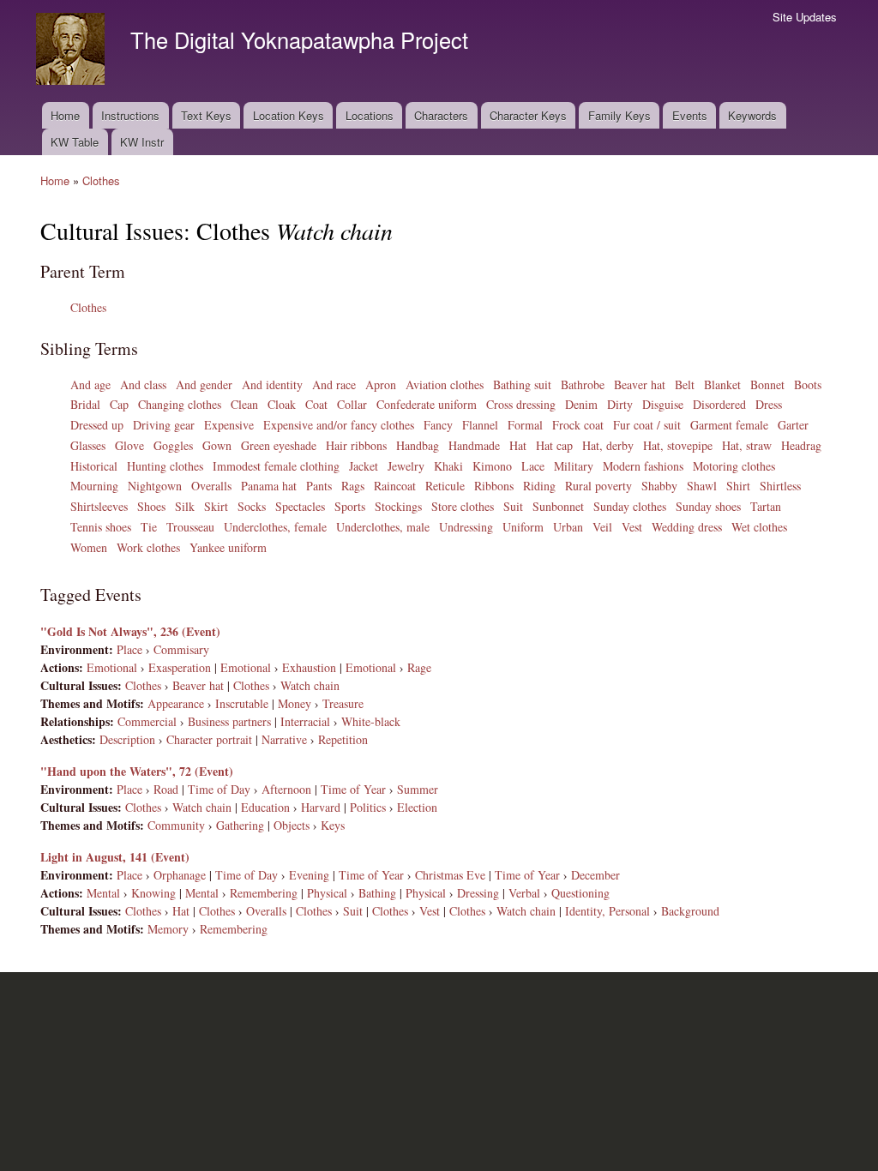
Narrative (284, 739)
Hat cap (554, 445)
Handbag (417, 445)
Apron (380, 384)
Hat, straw (747, 445)
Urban (568, 527)
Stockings (398, 506)
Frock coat (578, 425)
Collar (352, 404)
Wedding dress (687, 527)
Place (129, 649)
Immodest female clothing (276, 466)
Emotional (112, 667)
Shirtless (780, 485)
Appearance (175, 703)
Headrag (801, 445)
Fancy (438, 425)
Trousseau (190, 527)
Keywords (752, 115)
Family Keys (619, 115)
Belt (685, 384)
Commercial (147, 721)
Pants (319, 485)
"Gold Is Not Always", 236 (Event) (130, 631)
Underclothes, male (383, 527)
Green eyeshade (278, 445)
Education (265, 807)
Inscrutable (241, 703)
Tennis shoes (100, 527)
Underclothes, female (275, 527)
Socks (252, 506)
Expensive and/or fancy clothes (338, 425)
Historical (93, 466)
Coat (316, 404)
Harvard (320, 807)
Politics (368, 807)
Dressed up (96, 425)
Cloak (282, 404)
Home (65, 115)
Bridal (85, 404)
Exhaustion (309, 667)
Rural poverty (598, 485)
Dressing (478, 893)
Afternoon (286, 789)
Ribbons (494, 485)
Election (417, 807)
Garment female (729, 425)
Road (165, 789)
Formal (525, 425)
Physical (327, 893)
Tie (149, 527)
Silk (185, 506)
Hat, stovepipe (678, 445)
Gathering (240, 825)
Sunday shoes (708, 506)
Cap (119, 404)
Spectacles (300, 506)
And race (334, 384)
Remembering (264, 893)
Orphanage (179, 875)
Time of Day (219, 789)
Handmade (474, 445)
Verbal (524, 893)
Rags (352, 485)
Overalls (211, 485)
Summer (417, 789)
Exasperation (179, 667)
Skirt (216, 506)
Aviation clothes (445, 384)
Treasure (343, 703)
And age (90, 384)
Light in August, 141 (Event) (114, 857)
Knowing (153, 893)
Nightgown (155, 485)
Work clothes (148, 547)
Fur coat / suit (647, 425)
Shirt (738, 485)
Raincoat (395, 485)
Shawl (702, 485)
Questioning (580, 893)
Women (88, 547)
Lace (532, 466)
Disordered (719, 404)
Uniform (523, 527)
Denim (581, 404)
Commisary (181, 649)
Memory (168, 929)
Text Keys (206, 115)
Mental (103, 893)
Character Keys (528, 115)
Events (689, 115)
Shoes (151, 506)
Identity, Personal (607, 911)
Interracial (305, 721)
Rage (419, 667)
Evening (309, 875)
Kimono (492, 466)
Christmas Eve (450, 875)
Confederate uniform (426, 404)
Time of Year (353, 789)
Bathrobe (582, 384)
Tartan (765, 506)
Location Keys (288, 115)
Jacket (363, 466)
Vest (632, 527)
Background (690, 911)
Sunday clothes (629, 506)
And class (143, 384)
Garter (793, 425)
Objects (292, 825)
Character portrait (209, 739)
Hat (517, 445)
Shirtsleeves (99, 506)
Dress (768, 404)
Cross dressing (521, 404)
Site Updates (805, 17)
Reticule (445, 485)
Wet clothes (759, 527)
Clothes (101, 180)
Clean (244, 404)
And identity (272, 384)
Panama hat (269, 485)
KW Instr (142, 142)
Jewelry (406, 466)
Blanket (722, 384)
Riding (539, 485)
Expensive (229, 425)
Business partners (229, 721)
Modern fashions (643, 466)
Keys (333, 825)
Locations (370, 115)
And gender (204, 384)
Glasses (87, 445)
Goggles (173, 445)
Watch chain (310, 685)
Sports (349, 506)
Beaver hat (639, 384)
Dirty (620, 404)
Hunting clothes (165, 466)
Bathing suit (522, 384)
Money (294, 703)
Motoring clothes (734, 466)
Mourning (94, 485)
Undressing (466, 527)
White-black (370, 721)
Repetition (343, 739)
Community (176, 825)
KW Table (75, 142)
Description (127, 739)
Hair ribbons (356, 445)
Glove (129, 445)
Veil (602, 527)
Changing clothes (179, 404)
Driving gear (164, 425)
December (595, 875)
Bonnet (767, 384)
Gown (217, 445)
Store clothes (462, 506)
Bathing (377, 893)
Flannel (480, 425)
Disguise (662, 404)
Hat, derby (608, 445)
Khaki (448, 466)
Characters (441, 115)
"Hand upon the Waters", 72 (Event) (136, 771)
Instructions (130, 115)
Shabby (659, 485)
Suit (513, 506)
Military (573, 466)
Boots (807, 384)
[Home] (72, 51)
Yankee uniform (228, 547)
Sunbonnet (558, 506)
